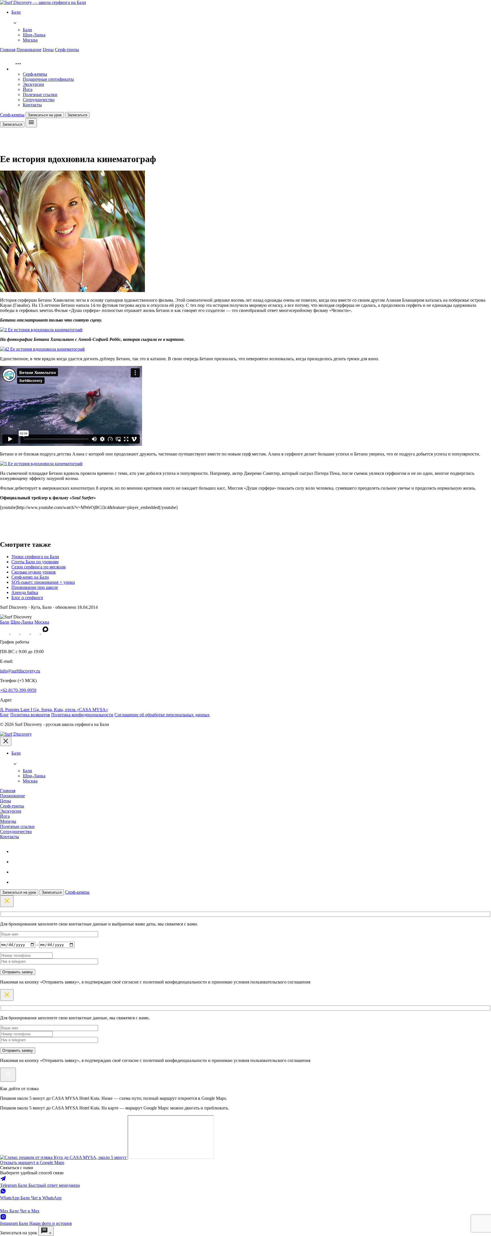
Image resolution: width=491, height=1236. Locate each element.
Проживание (28, 49)
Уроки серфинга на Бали (35, 556)
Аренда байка (24, 592)
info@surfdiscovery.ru (20, 670)
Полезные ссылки (40, 94)
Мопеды (8, 821)
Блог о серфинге (27, 597)
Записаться (77, 115)
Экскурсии (33, 84)
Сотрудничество (39, 99)
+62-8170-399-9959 (18, 690)
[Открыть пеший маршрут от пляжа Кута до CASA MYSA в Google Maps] (64, 1157)
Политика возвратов (30, 714)
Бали (27, 29)
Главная (7, 49)
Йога (27, 89)
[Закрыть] (8, 1075)
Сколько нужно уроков (33, 572)
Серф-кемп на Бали (30, 577)
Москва (30, 40)
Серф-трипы (67, 49)
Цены (48, 49)
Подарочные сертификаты (48, 79)
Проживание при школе (34, 587)
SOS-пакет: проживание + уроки (43, 582)
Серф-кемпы (35, 74)
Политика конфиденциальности (82, 714)
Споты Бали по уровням (35, 561)
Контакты (32, 104)
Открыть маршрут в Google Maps (32, 1162)
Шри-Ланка (34, 34)
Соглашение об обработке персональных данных (162, 714)
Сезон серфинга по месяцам (38, 566)
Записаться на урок (45, 115)
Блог (4, 714)
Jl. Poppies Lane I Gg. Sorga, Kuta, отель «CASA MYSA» (54, 709)
